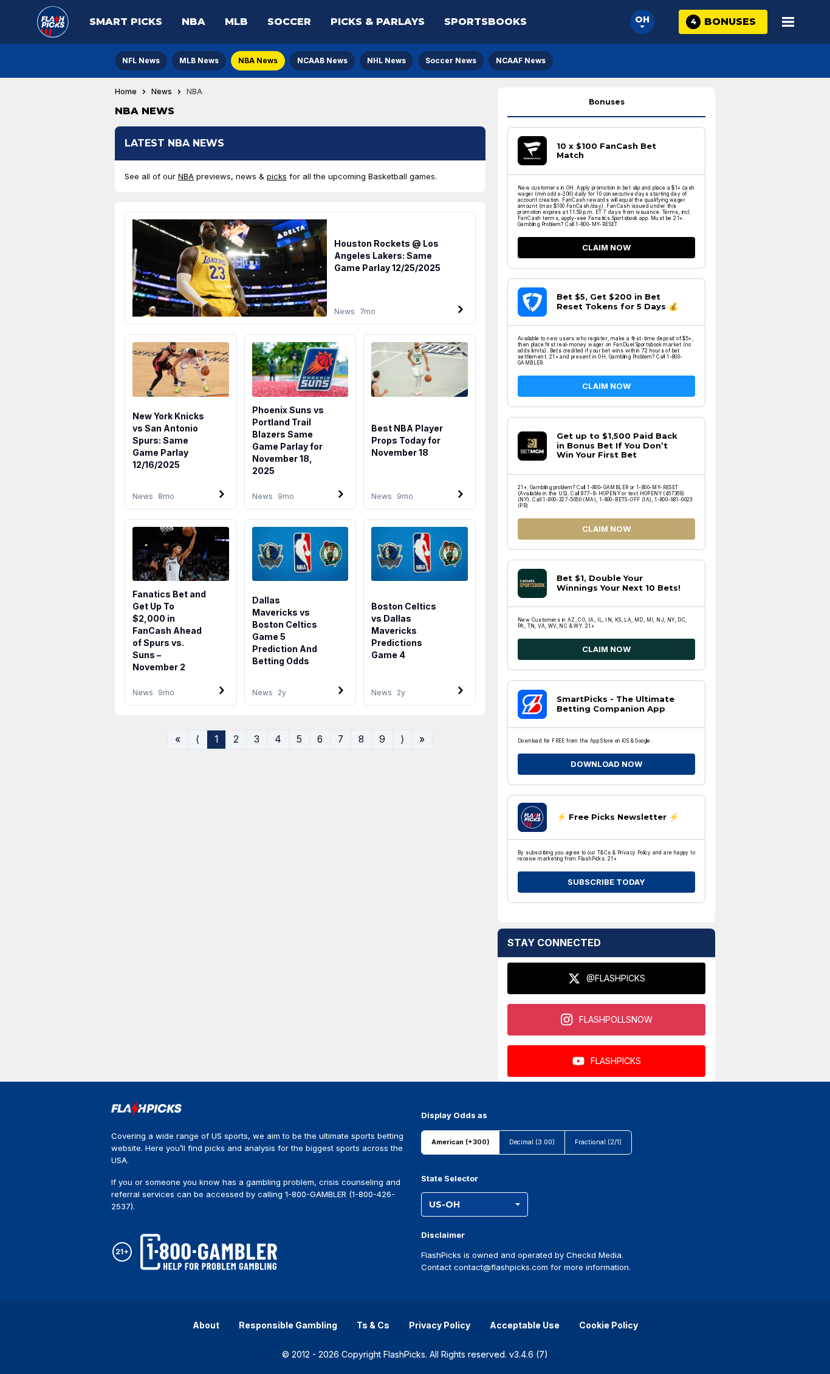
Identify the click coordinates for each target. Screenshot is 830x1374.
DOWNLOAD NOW (606, 764)
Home (126, 92)
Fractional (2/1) (598, 1142)
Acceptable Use (525, 1325)
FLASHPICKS (616, 1061)
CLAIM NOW (606, 247)
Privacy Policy (439, 1325)
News (161, 92)
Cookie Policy (608, 1325)
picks (277, 176)
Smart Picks (125, 21)
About (206, 1325)
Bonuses (607, 101)
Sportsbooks (485, 21)
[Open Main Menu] (788, 22)
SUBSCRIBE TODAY (606, 882)
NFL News (141, 60)
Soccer (289, 21)
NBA (193, 21)
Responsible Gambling (288, 1325)
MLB (236, 21)
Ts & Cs (373, 1325)
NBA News (258, 60)
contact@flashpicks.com (501, 1267)
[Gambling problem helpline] (208, 1252)
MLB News (199, 60)
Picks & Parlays (378, 21)
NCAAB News (322, 60)
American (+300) (460, 1142)
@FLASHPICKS (615, 978)
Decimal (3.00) (532, 1142)
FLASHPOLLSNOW (616, 1019)
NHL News (386, 60)
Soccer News (450, 60)
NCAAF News (521, 60)
